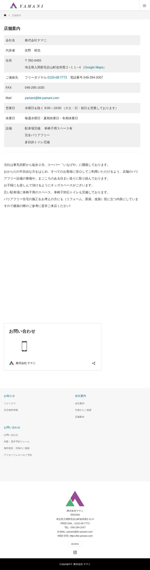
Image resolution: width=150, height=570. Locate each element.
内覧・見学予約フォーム (17, 441)
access (75, 544)
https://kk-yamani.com (81, 536)
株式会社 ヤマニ (81, 564)
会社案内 (79, 403)
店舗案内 (79, 416)
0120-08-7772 (57, 77)
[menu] (144, 5)
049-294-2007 (78, 527)
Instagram (75, 551)
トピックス (10, 403)
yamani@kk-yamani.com (42, 98)
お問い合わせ (11, 435)
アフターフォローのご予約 (18, 455)
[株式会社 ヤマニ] (26, 5)
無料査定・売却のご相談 (17, 448)
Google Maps (94, 67)
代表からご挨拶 (83, 410)
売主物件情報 (11, 410)
